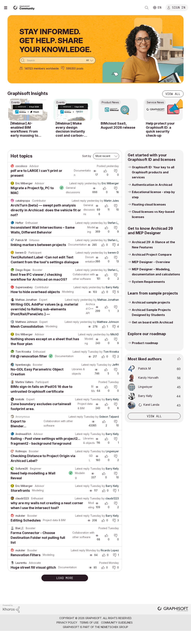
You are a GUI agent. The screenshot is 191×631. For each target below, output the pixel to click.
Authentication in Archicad (152, 185)
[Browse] (7, 7)
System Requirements (148, 282)
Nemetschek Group (114, 627)
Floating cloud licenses (149, 204)
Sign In (178, 7)
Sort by (86, 156)
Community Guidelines (117, 622)
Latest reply (76, 183)
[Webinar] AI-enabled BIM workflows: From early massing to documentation (24, 129)
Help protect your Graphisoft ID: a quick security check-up (160, 129)
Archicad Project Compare (152, 254)
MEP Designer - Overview (151, 262)
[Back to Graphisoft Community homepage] (24, 7)
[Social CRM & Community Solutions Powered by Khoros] (11, 608)
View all (172, 94)
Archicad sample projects (151, 302)
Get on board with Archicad (152, 322)
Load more (64, 578)
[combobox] (57, 60)
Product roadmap (145, 343)
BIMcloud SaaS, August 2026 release (118, 125)
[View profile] (12, 166)
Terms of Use (89, 622)
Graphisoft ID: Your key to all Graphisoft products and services (153, 172)
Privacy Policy (67, 622)
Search (146, 7)
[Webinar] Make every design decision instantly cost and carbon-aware (70, 129)
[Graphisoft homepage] (173, 609)
